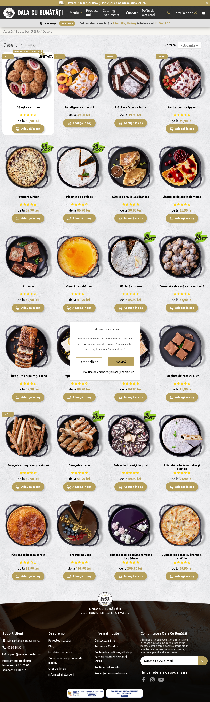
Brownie (28, 286)
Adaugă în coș (30, 128)
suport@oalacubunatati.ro (24, 654)
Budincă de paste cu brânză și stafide (182, 556)
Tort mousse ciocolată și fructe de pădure (130, 556)
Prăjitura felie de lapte (130, 107)
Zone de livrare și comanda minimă (65, 660)
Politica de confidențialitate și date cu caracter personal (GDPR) (113, 657)
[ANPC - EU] (124, 693)
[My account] (186, 12)
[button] (76, 12)
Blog (51, 646)
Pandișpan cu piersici (79, 107)
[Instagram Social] (152, 680)
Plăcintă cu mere (130, 286)
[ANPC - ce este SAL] (85, 693)
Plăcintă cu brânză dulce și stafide (182, 467)
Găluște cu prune (28, 107)
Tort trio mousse (79, 554)
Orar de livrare (57, 668)
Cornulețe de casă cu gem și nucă (182, 286)
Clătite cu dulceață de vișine (181, 196)
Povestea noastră (59, 640)
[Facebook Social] (143, 680)
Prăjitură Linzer (28, 196)
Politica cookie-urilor (108, 667)
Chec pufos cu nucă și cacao (28, 376)
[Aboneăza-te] (203, 660)
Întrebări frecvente (60, 652)
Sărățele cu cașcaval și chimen (28, 465)
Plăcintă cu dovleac (79, 196)
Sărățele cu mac (79, 465)
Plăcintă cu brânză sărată (28, 554)
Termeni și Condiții (106, 646)
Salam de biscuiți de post (130, 465)
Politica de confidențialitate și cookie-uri (108, 371)
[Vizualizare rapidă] (50, 58)
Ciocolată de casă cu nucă (181, 376)
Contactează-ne (105, 640)
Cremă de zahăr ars (79, 286)
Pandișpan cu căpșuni (181, 107)
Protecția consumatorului (111, 673)
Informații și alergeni (61, 674)
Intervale (67, 23)
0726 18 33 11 (16, 647)
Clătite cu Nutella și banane (131, 196)
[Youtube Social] (161, 680)
